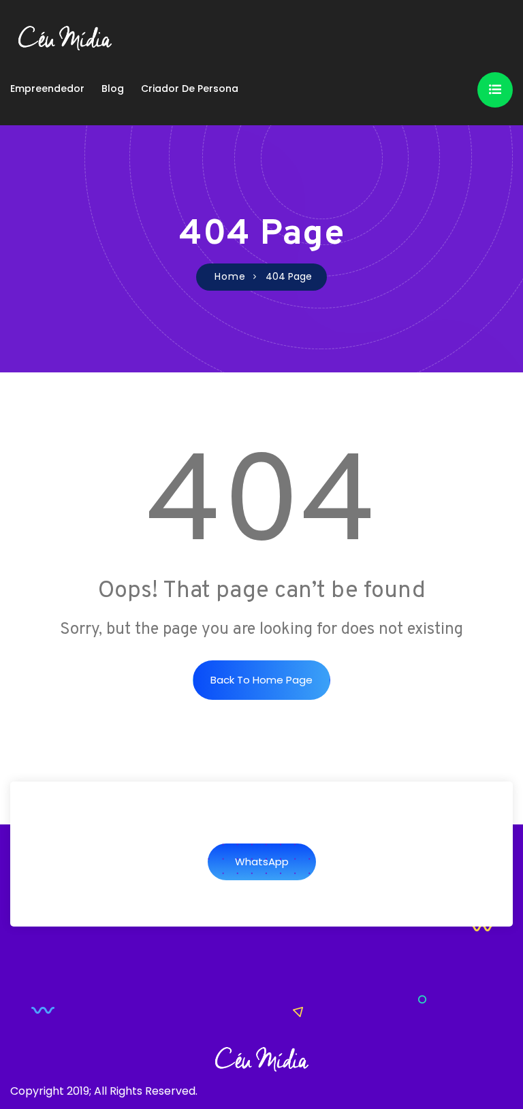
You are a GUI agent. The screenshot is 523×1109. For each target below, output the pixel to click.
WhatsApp (262, 861)
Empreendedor (47, 88)
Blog (112, 88)
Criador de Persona (189, 88)
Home (230, 276)
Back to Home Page (261, 680)
